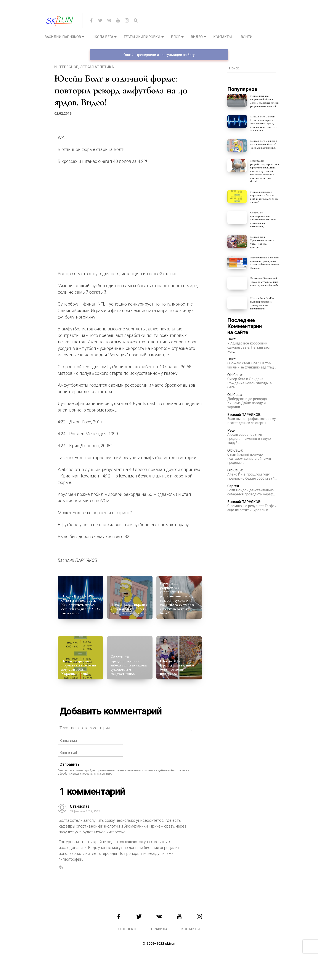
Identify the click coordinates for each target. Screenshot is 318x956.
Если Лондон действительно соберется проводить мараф (250, 492)
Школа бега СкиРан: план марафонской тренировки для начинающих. (262, 303)
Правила (159, 929)
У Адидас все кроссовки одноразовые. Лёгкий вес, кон (248, 347)
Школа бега (102, 37)
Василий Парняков (63, 37)
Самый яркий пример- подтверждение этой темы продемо (249, 458)
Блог (175, 37)
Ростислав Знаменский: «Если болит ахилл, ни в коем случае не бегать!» (264, 282)
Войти (246, 37)
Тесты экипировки (142, 37)
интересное (66, 67)
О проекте (127, 929)
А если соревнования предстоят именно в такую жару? (249, 438)
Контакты (222, 37)
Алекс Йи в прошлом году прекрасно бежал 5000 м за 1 (251, 476)
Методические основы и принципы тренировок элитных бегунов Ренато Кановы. (264, 263)
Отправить (69, 764)
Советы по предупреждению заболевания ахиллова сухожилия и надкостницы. (129, 665)
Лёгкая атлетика (97, 67)
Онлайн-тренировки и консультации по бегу (159, 55)
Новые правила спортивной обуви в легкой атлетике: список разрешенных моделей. (264, 101)
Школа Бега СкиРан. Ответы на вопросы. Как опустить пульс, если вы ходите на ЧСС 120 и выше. (80, 604)
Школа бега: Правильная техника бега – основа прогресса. (177, 667)
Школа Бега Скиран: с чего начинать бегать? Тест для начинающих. (129, 609)
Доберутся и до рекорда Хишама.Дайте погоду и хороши (247, 403)
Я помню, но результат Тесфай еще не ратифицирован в (251, 508)
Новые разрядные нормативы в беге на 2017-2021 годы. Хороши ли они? (78, 667)
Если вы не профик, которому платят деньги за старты (251, 421)
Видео (197, 37)
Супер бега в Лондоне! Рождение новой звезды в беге (249, 383)
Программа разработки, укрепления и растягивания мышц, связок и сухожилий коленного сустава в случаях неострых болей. (177, 598)
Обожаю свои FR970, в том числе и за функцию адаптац (250, 365)
